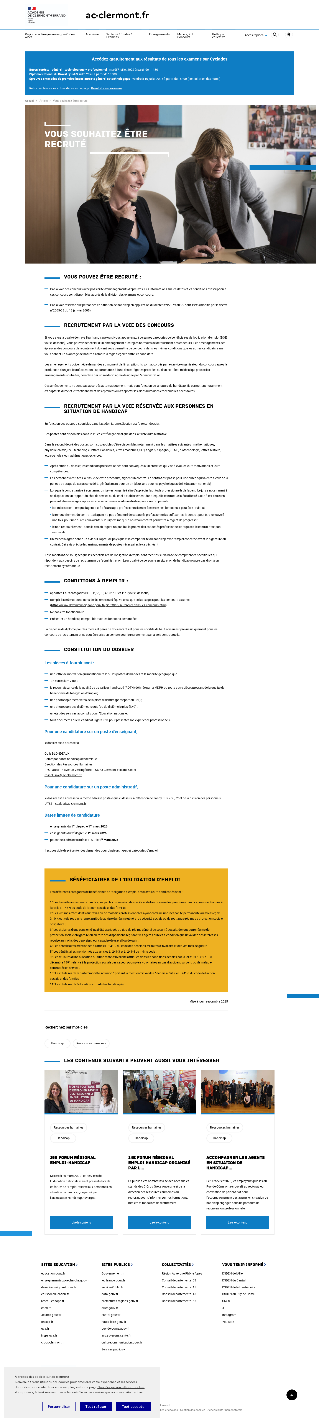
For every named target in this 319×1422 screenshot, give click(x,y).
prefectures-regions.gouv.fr (120, 1301)
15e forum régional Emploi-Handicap (73, 1160)
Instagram (229, 1315)
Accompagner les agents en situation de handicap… (235, 1163)
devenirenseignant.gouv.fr (58, 1287)
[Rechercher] (275, 35)
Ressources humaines (91, 1043)
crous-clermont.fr (53, 1342)
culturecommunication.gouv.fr (122, 1342)
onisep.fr (47, 1322)
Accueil (29, 101)
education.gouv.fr (53, 1273)
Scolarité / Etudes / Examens (119, 36)
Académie (92, 34)
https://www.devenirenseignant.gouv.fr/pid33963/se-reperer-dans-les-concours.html (108, 605)
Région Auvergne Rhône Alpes (182, 1273)
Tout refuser (95, 1406)
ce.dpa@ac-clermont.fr (70, 803)
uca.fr (45, 1328)
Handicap (57, 1043)
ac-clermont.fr (117, 15)
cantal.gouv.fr (111, 1315)
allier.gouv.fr (110, 1308)
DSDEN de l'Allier (233, 1273)
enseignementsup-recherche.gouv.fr (65, 1280)
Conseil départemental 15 (179, 1287)
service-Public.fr (112, 1287)
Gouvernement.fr (113, 1273)
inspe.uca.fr (49, 1335)
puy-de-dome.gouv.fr (116, 1328)
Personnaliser (59, 1406)
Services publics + (113, 1349)
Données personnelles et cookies (121, 1387)
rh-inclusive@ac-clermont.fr (63, 775)
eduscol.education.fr (55, 1294)
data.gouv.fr (110, 1294)
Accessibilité (289, 34)
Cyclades (218, 59)
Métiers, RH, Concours (185, 36)
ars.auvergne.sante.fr (116, 1335)
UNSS (226, 1301)
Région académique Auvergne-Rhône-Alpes (50, 36)
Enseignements (159, 34)
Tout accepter (134, 1406)
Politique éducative (218, 36)
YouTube (228, 1322)
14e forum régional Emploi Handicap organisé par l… (159, 1163)
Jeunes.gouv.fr (51, 1315)
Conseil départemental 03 (179, 1280)
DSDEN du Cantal (233, 1280)
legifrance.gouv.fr (113, 1280)
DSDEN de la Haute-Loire (238, 1287)
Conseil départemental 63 (179, 1301)
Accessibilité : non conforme (224, 1410)
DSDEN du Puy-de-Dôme (238, 1294)
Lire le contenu (81, 1222)
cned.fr (46, 1308)
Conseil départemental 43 (179, 1294)
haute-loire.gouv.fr (114, 1322)
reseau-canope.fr (52, 1301)
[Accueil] (46, 15)
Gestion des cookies (192, 1410)
